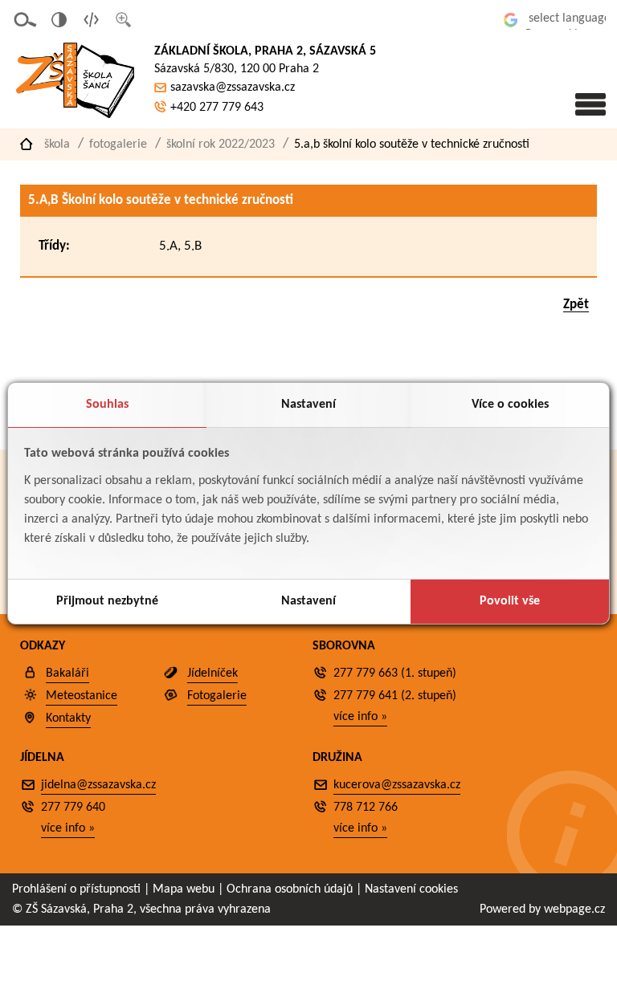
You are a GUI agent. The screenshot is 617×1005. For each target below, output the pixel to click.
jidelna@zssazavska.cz (98, 785)
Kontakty (68, 718)
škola (57, 144)
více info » (360, 716)
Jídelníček (212, 673)
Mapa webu (184, 889)
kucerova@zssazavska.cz (396, 785)
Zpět (576, 304)
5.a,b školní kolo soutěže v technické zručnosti (411, 144)
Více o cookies (510, 404)
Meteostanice (81, 696)
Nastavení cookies (411, 889)
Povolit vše (510, 601)
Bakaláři (67, 673)
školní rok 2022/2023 (220, 144)
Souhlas (107, 404)
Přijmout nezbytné (107, 601)
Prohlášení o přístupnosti (76, 889)
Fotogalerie (118, 144)
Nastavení (308, 404)
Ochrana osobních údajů (290, 889)
